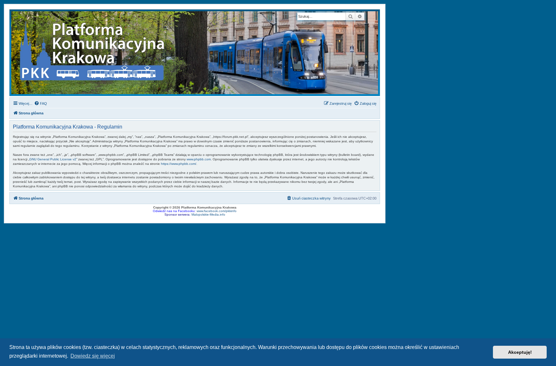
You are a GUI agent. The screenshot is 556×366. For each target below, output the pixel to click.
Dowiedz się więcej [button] (92, 356)
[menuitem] (40, 103)
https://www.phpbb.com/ (178, 163)
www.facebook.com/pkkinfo (216, 211)
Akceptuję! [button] (520, 352)
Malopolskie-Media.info (208, 214)
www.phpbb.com (199, 159)
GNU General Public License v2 (52, 159)
